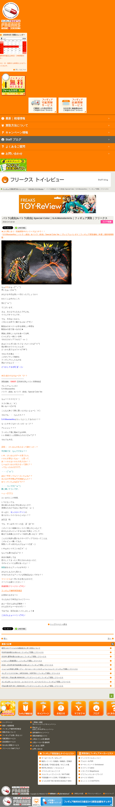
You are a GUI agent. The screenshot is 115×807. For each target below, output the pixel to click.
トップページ (7, 722)
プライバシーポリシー (94, 793)
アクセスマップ (65, 793)
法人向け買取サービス (10, 745)
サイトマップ (109, 793)
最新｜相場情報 (8, 726)
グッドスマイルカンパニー (91, 758)
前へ (5, 638)
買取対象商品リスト (40, 736)
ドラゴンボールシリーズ (51, 771)
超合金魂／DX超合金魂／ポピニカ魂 (55, 765)
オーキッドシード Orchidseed (92, 765)
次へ (109, 638)
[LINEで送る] (20, 228)
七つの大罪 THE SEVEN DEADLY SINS (56, 781)
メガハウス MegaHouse (90, 771)
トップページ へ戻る (58, 624)
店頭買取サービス (9, 742)
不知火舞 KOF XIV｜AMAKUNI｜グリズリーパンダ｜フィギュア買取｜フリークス (32, 686)
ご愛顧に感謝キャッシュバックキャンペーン (44, 723)
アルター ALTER (87, 761)
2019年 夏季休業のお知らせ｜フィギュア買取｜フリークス (24, 657)
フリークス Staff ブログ (11, 748)
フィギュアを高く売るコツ (12, 735)
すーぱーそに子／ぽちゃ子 (52, 758)
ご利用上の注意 (78, 793)
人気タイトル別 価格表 (41, 739)
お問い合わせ (37, 749)
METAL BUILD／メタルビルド (53, 768)
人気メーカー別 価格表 (41, 742)
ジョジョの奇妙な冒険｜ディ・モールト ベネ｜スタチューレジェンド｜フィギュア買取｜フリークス (40, 669)
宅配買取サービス (9, 739)
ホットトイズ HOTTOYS (90, 781)
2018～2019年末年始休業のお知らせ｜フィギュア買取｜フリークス (27, 665)
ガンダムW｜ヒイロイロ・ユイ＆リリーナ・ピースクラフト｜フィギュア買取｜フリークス (36, 682)
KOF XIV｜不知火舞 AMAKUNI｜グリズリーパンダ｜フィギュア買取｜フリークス (32, 678)
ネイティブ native (87, 768)
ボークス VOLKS (87, 778)
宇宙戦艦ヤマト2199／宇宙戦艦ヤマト (56, 778)
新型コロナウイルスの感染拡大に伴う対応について (21, 648)
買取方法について (9, 732)
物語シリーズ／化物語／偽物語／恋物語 (57, 761)
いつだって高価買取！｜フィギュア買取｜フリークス (22, 661)
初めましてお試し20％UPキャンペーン (43, 728)
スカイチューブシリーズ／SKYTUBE (56, 774)
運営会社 (53, 793)
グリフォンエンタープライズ (92, 774)
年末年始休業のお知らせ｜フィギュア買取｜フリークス (23, 652)
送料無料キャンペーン (40, 733)
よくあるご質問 (38, 746)
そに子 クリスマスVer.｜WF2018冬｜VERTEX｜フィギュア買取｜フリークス (31, 673)
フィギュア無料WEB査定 (11, 591)
